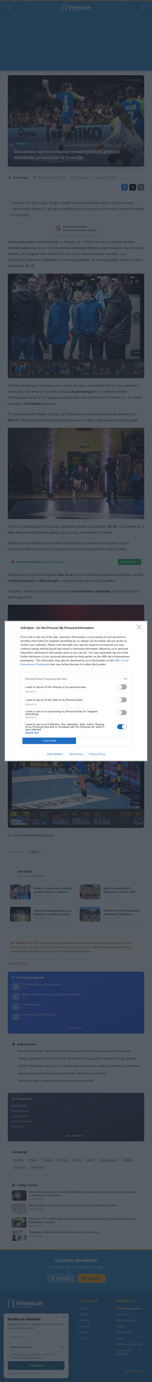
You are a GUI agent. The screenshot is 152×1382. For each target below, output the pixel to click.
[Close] (140, 628)
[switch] (122, 686)
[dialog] (76, 691)
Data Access (76, 754)
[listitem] (76, 679)
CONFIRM (49, 740)
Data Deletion (55, 754)
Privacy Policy (97, 754)
